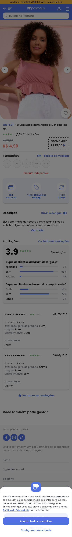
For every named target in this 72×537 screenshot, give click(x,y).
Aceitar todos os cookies (36, 521)
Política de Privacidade (16, 510)
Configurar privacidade (36, 530)
